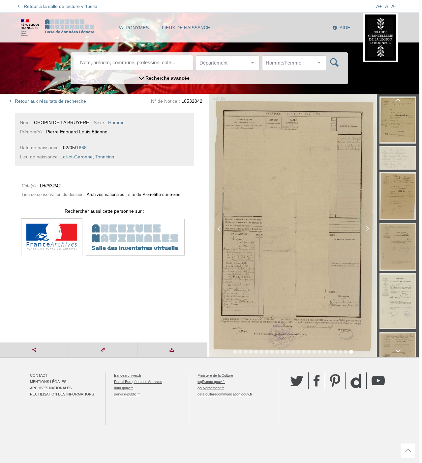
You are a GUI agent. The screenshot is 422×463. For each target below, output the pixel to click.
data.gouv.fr (123, 388)
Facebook (317, 380)
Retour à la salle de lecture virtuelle (60, 6)
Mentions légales (48, 382)
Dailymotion (355, 380)
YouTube (378, 380)
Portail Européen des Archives (138, 382)
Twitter (296, 380)
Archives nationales (51, 388)
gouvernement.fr (210, 388)
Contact (38, 375)
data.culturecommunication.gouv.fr (224, 394)
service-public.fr (127, 394)
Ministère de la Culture (215, 375)
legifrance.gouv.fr (211, 382)
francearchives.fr (127, 375)
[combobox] (229, 64)
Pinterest (335, 380)
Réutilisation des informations (62, 394)
